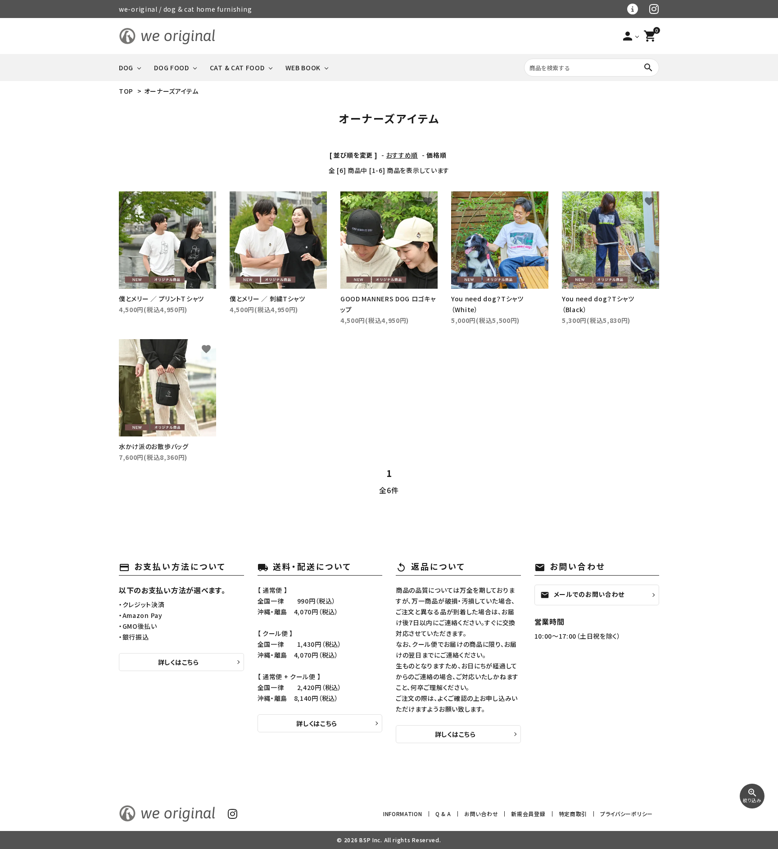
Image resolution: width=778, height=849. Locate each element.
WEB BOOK (303, 67)
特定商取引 (573, 813)
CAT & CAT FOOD (237, 67)
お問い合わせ (481, 813)
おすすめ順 (402, 154)
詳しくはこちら (178, 662)
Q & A (443, 813)
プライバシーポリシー (626, 813)
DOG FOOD (171, 67)
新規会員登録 (528, 813)
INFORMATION (402, 813)
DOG (126, 67)
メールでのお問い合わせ (582, 594)
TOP (126, 90)
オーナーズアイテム (171, 90)
